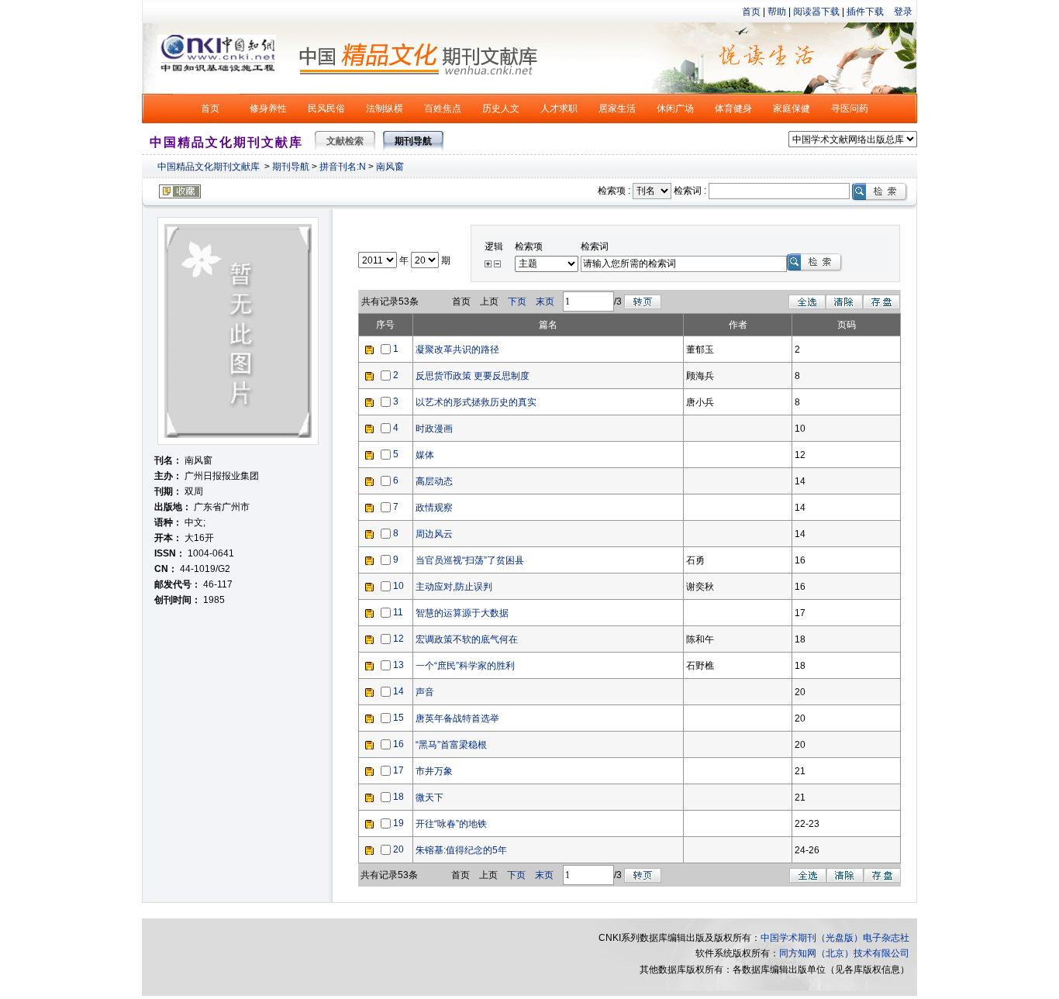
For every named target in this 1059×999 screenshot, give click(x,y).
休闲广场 (675, 108)
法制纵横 (384, 108)
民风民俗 (326, 108)
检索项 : (614, 190)
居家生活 (617, 108)
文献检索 (345, 141)
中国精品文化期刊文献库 (208, 166)
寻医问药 (849, 108)
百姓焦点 (442, 108)
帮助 (777, 11)
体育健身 (733, 108)
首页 (751, 11)
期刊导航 (290, 166)
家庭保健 (791, 108)
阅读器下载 (816, 11)
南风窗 (390, 166)
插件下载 (865, 11)
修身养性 (268, 108)
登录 (903, 11)
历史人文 (500, 108)
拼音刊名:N (342, 166)
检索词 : (690, 190)
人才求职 (559, 108)
